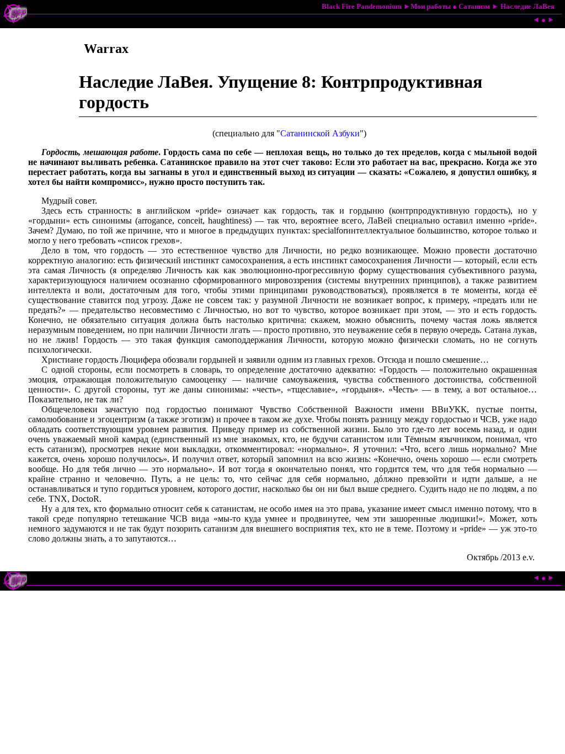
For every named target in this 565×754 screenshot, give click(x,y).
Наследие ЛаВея (527, 6)
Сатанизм (474, 6)
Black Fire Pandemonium (362, 6)
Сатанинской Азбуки (320, 133)
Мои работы (431, 6)
